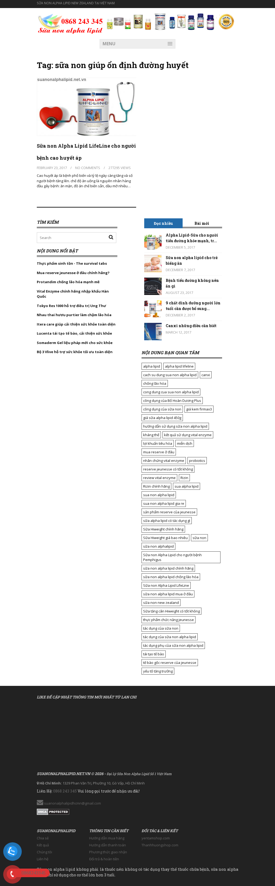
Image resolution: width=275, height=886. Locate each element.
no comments (87, 167)
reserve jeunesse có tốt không (168, 469)
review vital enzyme (159, 477)
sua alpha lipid (186, 486)
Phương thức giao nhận (108, 852)
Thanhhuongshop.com (160, 845)
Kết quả (43, 845)
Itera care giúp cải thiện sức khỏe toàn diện (76, 324)
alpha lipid (151, 366)
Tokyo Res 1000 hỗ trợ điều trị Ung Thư (71, 305)
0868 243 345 (65, 791)
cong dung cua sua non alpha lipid (171, 392)
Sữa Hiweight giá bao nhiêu (165, 537)
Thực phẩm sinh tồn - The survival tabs (72, 263)
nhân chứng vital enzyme (163, 460)
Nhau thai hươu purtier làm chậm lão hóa (74, 314)
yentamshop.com (156, 838)
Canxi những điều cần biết (191, 325)
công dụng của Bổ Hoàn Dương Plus (172, 400)
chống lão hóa (154, 383)
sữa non (199, 537)
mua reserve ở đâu (158, 452)
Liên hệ (42, 859)
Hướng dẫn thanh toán (107, 845)
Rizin (184, 477)
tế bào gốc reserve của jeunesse (169, 662)
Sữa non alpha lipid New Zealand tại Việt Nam (76, 3)
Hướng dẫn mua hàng (106, 838)
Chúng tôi (44, 852)
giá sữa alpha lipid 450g (162, 417)
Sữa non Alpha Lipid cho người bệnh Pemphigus (172, 557)
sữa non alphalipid (158, 546)
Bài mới (201, 223)
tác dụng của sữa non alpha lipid (169, 636)
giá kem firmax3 (199, 409)
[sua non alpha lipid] (70, 23)
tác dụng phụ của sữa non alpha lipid (173, 645)
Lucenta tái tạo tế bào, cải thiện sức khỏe (74, 333)
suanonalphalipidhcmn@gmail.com (72, 803)
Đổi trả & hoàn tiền (104, 859)
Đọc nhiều (163, 223)
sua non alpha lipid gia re (163, 503)
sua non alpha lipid (158, 494)
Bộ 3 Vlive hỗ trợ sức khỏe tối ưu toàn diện (75, 351)
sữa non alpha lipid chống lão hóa (170, 576)
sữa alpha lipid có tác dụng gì (166, 520)
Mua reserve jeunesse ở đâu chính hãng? (73, 272)
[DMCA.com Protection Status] (53, 810)
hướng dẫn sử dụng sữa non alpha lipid (175, 426)
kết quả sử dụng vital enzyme (188, 434)
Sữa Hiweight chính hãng (163, 529)
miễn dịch (184, 443)
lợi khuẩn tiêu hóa (157, 443)
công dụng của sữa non (162, 409)
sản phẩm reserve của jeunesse (169, 512)
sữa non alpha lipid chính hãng (168, 568)
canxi (205, 374)
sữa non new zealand (161, 602)
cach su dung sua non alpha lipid (170, 374)
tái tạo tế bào (153, 654)
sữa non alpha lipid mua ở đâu (168, 594)
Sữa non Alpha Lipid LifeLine (166, 585)
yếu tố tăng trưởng (158, 671)
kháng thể (151, 434)
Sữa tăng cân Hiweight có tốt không (171, 611)
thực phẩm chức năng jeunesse (168, 619)
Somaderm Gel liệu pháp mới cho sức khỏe (75, 342)
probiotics (197, 460)
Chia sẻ (43, 838)
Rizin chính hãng (156, 486)
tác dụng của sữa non (160, 628)
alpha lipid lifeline (179, 366)
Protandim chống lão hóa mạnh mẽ (68, 281)
